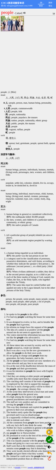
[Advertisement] (28, 61)
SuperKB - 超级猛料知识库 (36, 467)
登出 (50, 6)
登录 (41, 6)
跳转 (50, 3)
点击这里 (18, 467)
